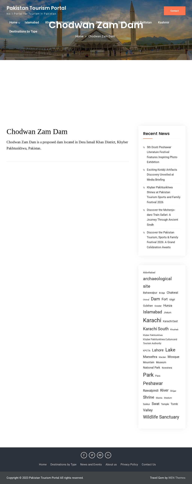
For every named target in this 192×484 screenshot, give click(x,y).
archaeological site (157, 282)
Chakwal (172, 292)
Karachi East (170, 321)
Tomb (174, 404)
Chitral (146, 299)
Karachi (152, 320)
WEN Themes (176, 477)
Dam (155, 299)
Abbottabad (149, 272)
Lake (170, 350)
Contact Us (149, 464)
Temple (165, 404)
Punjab (85, 22)
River (164, 390)
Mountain (148, 362)
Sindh (122, 22)
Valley (148, 410)
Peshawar (153, 383)
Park (148, 375)
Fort (165, 299)
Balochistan (104, 22)
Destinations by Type (23, 31)
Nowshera (167, 367)
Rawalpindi (150, 390)
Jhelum (167, 312)
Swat (155, 404)
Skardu (159, 398)
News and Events (91, 464)
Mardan (162, 357)
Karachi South (156, 328)
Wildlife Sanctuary (161, 417)
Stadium (168, 398)
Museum (161, 362)
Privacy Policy (129, 464)
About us (111, 464)
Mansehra (150, 357)
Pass (157, 376)
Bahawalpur (150, 292)
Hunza (167, 305)
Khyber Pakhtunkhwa (59, 22)
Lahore (158, 350)
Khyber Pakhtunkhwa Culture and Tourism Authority (160, 341)
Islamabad (32, 22)
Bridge (162, 293)
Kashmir (163, 22)
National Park (151, 367)
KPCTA (146, 350)
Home (13, 22)
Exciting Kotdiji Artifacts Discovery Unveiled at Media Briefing (162, 174)
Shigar (173, 391)
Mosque (173, 357)
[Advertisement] (96, 97)
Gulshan (148, 305)
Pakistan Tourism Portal (36, 8)
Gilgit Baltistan (142, 22)
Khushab (174, 329)
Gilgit (172, 299)
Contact (174, 10)
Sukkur (146, 404)
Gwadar (158, 306)
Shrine (148, 397)
